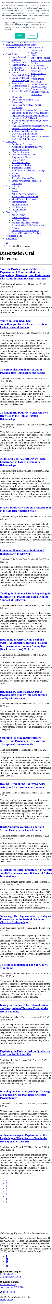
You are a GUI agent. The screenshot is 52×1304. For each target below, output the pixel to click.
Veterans (15, 173)
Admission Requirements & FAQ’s (27, 147)
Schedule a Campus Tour (23, 178)
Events (15, 191)
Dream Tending (19, 209)
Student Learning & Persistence (40, 69)
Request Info (17, 83)
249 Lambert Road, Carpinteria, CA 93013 (10, 1275)
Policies (15, 228)
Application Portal (14, 236)
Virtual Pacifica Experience (24, 199)
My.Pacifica (17, 67)
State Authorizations (21, 162)
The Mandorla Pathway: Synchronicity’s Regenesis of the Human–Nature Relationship (24, 416)
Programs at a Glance (40, 89)
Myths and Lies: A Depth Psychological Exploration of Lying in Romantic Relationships (23, 462)
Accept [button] (19, 35)
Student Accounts (20, 88)
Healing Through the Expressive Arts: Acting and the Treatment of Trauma (22, 785)
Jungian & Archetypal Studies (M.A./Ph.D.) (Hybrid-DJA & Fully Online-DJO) (32, 127)
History (34, 55)
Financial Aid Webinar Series (25, 196)
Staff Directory (37, 65)
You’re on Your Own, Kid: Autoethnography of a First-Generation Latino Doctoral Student (23, 324)
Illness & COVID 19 (21, 91)
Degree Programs (39, 84)
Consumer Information (33, 47)
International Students (21, 167)
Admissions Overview (22, 144)
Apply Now (11, 238)
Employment (36, 50)
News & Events (13, 186)
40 (7, 1199)
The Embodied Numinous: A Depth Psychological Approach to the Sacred (22, 371)
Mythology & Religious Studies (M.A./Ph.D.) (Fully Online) (26, 132)
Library (15, 72)
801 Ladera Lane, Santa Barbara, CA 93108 (12, 1285)
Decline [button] (32, 35)
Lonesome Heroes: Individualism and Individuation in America (22, 552)
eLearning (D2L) (19, 65)
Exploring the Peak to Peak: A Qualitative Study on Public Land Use (25, 1053)
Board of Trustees (31, 42)
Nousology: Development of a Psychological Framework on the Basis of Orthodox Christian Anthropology (26, 919)
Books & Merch (13, 47)
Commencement (19, 62)
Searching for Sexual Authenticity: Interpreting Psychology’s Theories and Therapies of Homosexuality (23, 741)
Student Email (18, 70)
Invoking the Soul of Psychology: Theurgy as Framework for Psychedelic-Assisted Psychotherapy (25, 1094)
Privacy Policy (6, 1299)
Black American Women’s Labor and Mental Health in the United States (22, 828)
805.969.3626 (9, 1292)
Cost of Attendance (20, 217)
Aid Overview (18, 215)
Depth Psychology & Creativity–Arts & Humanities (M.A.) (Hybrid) (30, 116)
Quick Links (11, 54)
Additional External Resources (25, 230)
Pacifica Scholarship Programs (25, 222)
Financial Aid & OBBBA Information (29, 225)
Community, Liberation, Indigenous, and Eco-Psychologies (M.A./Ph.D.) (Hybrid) (30, 111)
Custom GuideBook (21, 75)
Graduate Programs (20, 80)
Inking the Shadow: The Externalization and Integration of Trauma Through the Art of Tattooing (24, 1008)
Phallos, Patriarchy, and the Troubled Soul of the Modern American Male (25, 509)
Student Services (19, 85)
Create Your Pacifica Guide (24, 154)
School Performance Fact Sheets (26, 181)
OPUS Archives (19, 207)
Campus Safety (30, 44)
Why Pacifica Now (20, 152)
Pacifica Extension (14, 44)
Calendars (16, 59)
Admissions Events (20, 149)
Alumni (9, 42)
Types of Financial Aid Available (26, 233)
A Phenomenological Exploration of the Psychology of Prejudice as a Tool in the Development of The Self (23, 1138)
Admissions (11, 141)
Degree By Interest (20, 78)
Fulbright (16, 175)
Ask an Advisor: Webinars (24, 194)
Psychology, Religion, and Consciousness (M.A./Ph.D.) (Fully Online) (31, 137)
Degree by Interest (39, 86)
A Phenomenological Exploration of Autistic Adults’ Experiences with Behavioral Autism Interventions (26, 873)
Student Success (38, 76)
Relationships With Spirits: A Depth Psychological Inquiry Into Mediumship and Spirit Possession (23, 695)
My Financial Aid (20, 220)
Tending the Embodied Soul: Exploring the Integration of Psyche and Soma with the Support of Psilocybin (25, 596)
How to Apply (18, 160)
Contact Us (17, 183)
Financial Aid (12, 212)
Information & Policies (22, 165)
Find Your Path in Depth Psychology (28, 170)
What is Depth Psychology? (37, 80)
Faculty (34, 52)
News (14, 188)
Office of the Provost (40, 58)
